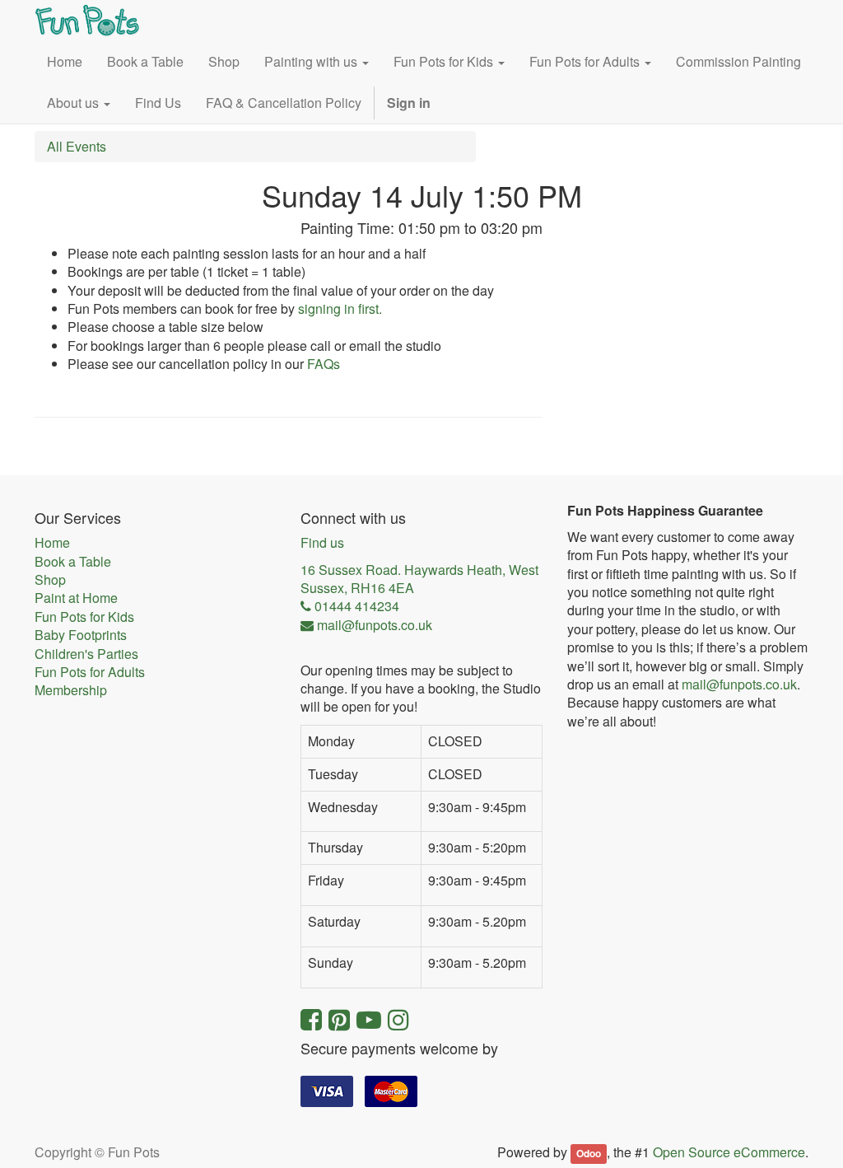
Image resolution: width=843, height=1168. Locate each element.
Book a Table (73, 562)
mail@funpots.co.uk (739, 684)
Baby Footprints (81, 635)
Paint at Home (76, 598)
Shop (50, 580)
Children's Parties (86, 654)
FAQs (323, 363)
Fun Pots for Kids (84, 617)
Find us (322, 543)
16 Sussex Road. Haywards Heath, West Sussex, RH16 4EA (419, 579)
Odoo (588, 1153)
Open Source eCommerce (729, 1151)
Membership (71, 690)
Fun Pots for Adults (90, 672)
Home (52, 543)
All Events (76, 146)
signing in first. (340, 308)
